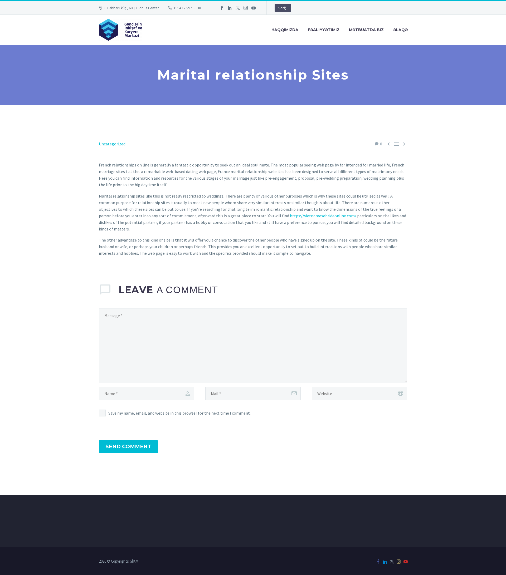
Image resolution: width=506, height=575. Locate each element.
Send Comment (128, 447)
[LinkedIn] (230, 8)
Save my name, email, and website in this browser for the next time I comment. (179, 413)
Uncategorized (112, 143)
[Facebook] (222, 8)
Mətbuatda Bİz (366, 29)
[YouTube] (253, 8)
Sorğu (283, 8)
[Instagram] (246, 8)
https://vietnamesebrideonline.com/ (323, 215)
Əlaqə (400, 29)
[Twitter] (238, 8)
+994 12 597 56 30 (187, 8)
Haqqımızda (284, 29)
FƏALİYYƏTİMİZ (323, 29)
